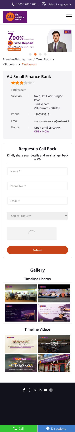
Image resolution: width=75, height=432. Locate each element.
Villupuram (10, 64)
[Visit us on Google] (29, 389)
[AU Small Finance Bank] (15, 17)
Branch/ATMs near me (17, 59)
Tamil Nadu (43, 59)
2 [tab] (35, 54)
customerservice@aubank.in (52, 121)
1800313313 (41, 114)
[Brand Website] (51, 389)
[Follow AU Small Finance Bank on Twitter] (35, 389)
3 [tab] (40, 54)
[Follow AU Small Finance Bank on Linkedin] (40, 389)
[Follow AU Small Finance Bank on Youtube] (45, 389)
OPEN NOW (41, 131)
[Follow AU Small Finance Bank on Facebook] (24, 389)
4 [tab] (45, 54)
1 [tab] (30, 54)
